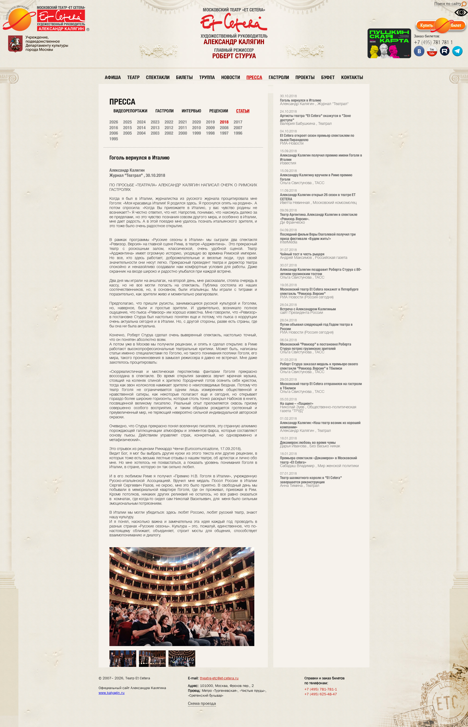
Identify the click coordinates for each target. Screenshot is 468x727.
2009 (210, 127)
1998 (210, 133)
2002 (169, 133)
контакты (352, 77)
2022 (169, 122)
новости (230, 77)
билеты (184, 77)
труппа (207, 77)
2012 (169, 127)
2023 (155, 122)
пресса (254, 77)
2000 (182, 133)
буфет (328, 77)
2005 (127, 133)
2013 (155, 127)
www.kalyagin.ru (112, 692)
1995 (113, 138)
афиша (113, 77)
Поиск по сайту (447, 3)
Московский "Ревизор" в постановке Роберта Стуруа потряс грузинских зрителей (315, 346)
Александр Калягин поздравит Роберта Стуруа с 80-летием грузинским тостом (321, 271)
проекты (305, 77)
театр (133, 77)
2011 (182, 127)
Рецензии (218, 110)
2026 (113, 122)
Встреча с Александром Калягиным (308, 309)
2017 (238, 122)
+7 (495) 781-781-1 (320, 689)
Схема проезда (202, 703)
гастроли (279, 77)
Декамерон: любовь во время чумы (310, 442)
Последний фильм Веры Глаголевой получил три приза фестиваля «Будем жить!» (318, 236)
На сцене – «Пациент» (318, 405)
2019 (210, 122)
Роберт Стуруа (234, 56)
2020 (196, 122)
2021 (182, 122)
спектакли (158, 77)
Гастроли (164, 110)
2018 (224, 122)
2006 (113, 133)
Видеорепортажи (130, 110)
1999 (196, 133)
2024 (141, 122)
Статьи (242, 110)
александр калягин (234, 42)
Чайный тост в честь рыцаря (313, 254)
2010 (196, 127)
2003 (155, 133)
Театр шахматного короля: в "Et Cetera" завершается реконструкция (311, 480)
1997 (224, 133)
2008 (224, 127)
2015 (127, 127)
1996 (238, 133)
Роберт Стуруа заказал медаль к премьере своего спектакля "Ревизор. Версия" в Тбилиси (319, 366)
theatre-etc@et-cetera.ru (219, 678)
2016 (113, 127)
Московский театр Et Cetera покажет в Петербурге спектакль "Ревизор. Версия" (319, 291)
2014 (141, 127)
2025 (127, 122)
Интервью (191, 110)
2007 (238, 127)
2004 (141, 133)
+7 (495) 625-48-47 (320, 694)
